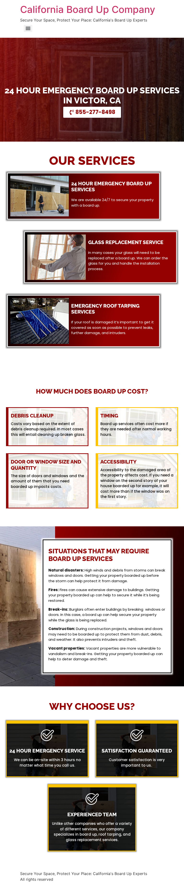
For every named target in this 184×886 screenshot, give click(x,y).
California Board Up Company (87, 9)
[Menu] (28, 28)
